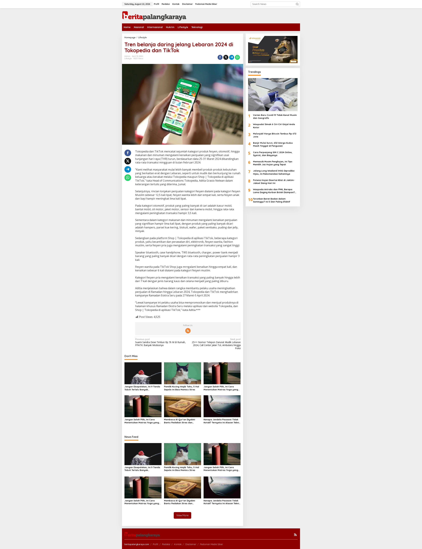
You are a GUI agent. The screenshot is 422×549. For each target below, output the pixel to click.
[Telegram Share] (231, 57)
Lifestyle (128, 58)
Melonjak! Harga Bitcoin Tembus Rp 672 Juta (274, 135)
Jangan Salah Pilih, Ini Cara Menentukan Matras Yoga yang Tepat (221, 388)
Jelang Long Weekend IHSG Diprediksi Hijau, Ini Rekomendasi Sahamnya (273, 172)
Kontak (177, 544)
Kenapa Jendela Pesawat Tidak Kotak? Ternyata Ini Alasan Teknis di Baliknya (222, 421)
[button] (297, 4)
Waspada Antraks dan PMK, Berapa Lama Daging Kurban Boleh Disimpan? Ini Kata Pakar (274, 191)
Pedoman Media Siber (211, 544)
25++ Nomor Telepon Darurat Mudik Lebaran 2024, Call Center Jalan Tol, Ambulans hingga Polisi (216, 344)
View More (182, 515)
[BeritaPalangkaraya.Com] (154, 15)
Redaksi (166, 544)
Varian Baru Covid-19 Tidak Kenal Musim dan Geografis (275, 116)
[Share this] (220, 57)
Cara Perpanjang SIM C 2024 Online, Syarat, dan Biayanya (272, 154)
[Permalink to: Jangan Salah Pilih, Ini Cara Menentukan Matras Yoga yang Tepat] (222, 373)
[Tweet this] (225, 57)
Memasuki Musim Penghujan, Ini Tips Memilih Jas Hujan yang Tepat (272, 163)
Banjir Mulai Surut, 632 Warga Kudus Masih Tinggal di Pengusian (273, 144)
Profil (155, 544)
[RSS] (188, 330)
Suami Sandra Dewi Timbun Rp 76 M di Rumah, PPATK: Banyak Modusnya (160, 342)
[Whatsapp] (237, 57)
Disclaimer (190, 544)
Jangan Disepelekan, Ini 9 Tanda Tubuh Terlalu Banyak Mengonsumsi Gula (142, 388)
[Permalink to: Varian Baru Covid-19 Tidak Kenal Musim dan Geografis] (273, 94)
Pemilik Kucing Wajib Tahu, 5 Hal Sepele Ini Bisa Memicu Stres (181, 388)
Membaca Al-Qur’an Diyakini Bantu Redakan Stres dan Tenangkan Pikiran (179, 421)
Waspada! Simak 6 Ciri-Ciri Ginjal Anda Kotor (274, 126)
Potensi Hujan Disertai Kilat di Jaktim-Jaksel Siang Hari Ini (274, 181)
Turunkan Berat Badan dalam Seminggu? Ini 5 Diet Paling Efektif (271, 200)
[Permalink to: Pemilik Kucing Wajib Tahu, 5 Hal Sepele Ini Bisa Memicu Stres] (182, 373)
